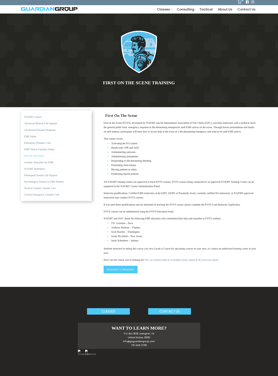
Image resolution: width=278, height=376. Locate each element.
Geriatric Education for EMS (38, 162)
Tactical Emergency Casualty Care (41, 194)
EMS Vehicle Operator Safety (39, 149)
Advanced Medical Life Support (40, 123)
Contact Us (246, 9)
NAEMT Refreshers (34, 168)
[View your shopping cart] (239, 3)
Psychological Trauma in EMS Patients (44, 181)
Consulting (185, 9)
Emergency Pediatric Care (37, 143)
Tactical (206, 9)
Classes (163, 9)
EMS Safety (30, 136)
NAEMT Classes (33, 117)
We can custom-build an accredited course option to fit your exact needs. (182, 260)
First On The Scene (34, 155)
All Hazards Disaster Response (40, 130)
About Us (225, 9)
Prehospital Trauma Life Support (40, 175)
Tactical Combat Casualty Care (40, 188)
